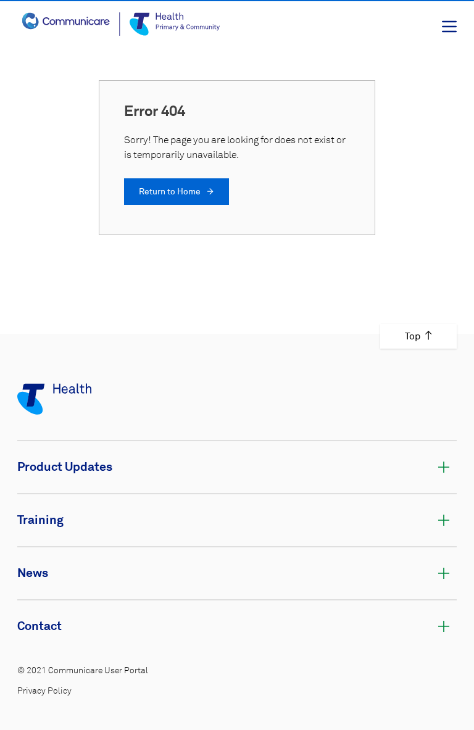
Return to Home (170, 192)
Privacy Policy (44, 691)
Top (412, 336)
